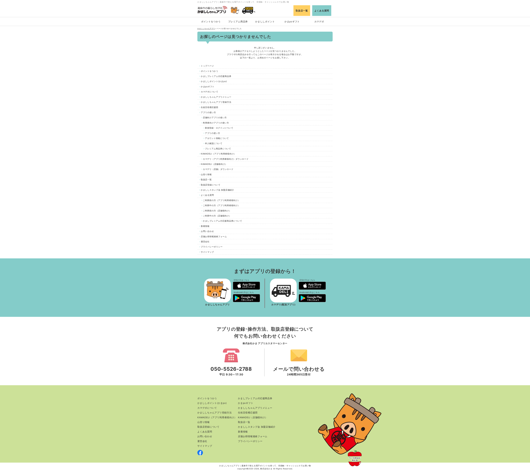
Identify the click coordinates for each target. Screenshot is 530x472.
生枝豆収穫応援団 (209, 107)
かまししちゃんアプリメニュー (216, 97)
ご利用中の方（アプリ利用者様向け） (221, 205)
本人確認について (213, 143)
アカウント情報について (217, 138)
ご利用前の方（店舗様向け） (217, 210)
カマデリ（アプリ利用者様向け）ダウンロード (226, 159)
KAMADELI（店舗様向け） (214, 164)
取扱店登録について (210, 184)
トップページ (207, 66)
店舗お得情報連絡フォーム (214, 236)
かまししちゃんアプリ (206, 28)
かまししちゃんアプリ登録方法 (216, 102)
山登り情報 (206, 174)
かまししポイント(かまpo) (214, 81)
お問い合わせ (207, 231)
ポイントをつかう (211, 21)
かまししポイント (265, 21)
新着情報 (205, 226)
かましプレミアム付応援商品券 (216, 76)
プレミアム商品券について (218, 148)
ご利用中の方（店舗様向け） (217, 215)
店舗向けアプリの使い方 (215, 117)
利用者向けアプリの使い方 (216, 122)
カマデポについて (209, 91)
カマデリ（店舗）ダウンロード (218, 169)
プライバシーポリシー (212, 246)
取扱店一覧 (302, 10)
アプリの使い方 (208, 112)
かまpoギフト (292, 21)
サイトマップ (207, 252)
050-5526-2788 (231, 369)
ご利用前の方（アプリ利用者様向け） (221, 200)
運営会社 (205, 241)
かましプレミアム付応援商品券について (222, 221)
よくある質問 (321, 10)
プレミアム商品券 (238, 21)
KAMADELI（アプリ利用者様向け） (218, 153)
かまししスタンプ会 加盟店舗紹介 (217, 190)
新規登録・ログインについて (219, 128)
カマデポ (319, 21)
